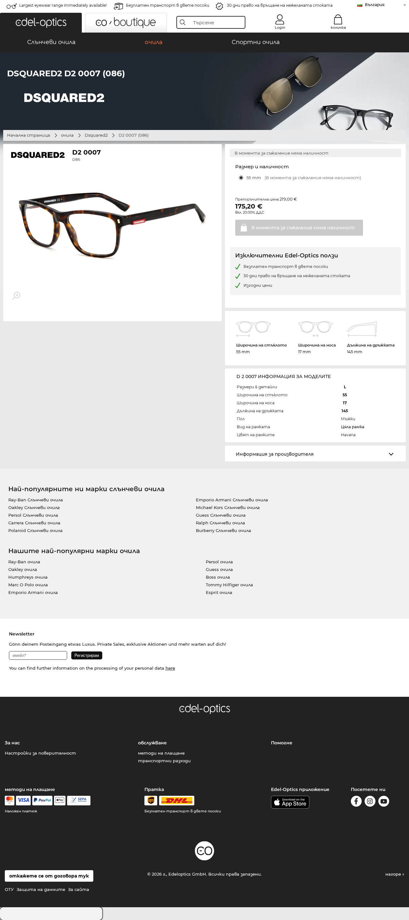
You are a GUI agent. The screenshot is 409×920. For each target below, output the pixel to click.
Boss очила (218, 577)
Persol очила (219, 561)
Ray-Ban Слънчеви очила (35, 499)
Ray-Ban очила (24, 561)
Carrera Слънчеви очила (34, 522)
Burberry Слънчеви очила (223, 530)
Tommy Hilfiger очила (229, 584)
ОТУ (9, 889)
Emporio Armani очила (33, 592)
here (170, 668)
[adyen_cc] (9, 800)
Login (280, 27)
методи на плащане (161, 753)
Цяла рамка (352, 426)
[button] (41, 23)
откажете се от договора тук (49, 876)
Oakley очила (22, 569)
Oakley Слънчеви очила (34, 507)
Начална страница (28, 135)
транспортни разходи (164, 760)
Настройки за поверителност (40, 753)
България (374, 4)
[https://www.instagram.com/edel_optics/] (370, 802)
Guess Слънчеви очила (221, 515)
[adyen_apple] (60, 800)
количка (338, 27)
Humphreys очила (28, 577)
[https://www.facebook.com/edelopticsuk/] (356, 802)
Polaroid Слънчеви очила (35, 530)
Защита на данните (41, 889)
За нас (12, 743)
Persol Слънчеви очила (33, 515)
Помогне (281, 743)
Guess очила (219, 569)
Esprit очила (219, 592)
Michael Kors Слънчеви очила (228, 507)
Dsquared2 (96, 135)
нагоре (393, 874)
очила (67, 135)
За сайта (78, 889)
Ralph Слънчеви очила (220, 522)
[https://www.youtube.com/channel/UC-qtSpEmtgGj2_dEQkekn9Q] (383, 802)
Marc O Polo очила (28, 584)
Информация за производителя (275, 454)
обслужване (152, 743)
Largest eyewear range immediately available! (63, 5)
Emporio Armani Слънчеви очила (232, 499)
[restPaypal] (42, 800)
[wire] (78, 800)
